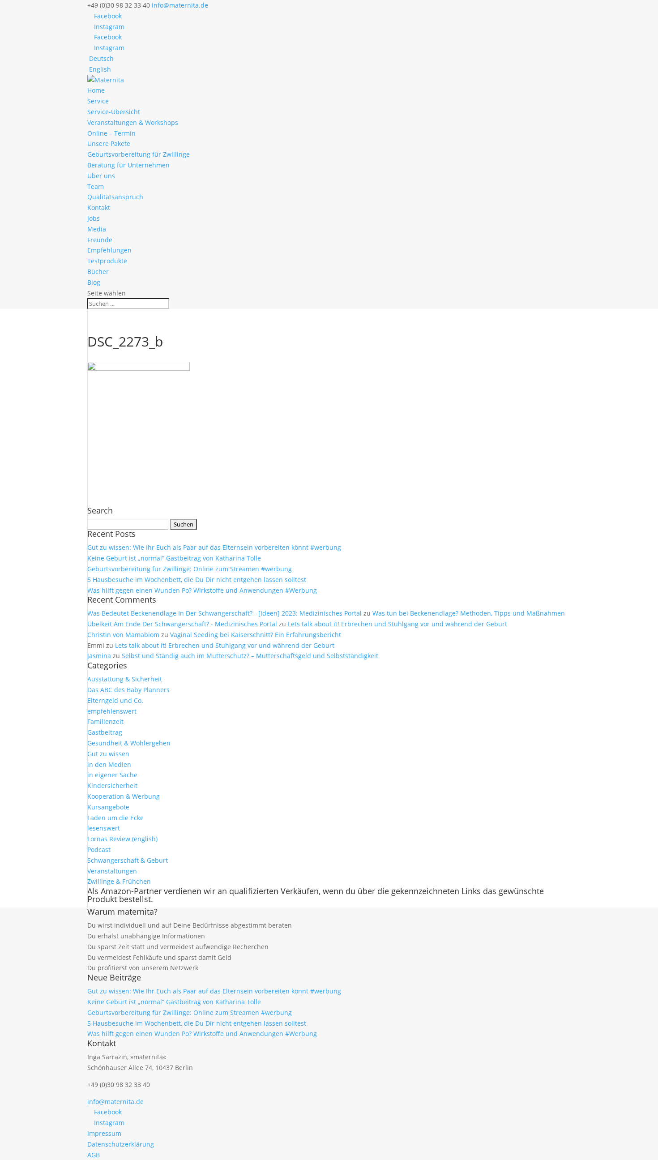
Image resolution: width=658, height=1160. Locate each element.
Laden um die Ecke (115, 817)
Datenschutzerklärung (120, 1144)
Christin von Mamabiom (123, 634)
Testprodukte (107, 261)
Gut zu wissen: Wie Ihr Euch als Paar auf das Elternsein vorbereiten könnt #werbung (214, 547)
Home (96, 90)
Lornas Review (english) (122, 839)
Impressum (104, 1133)
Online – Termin (111, 133)
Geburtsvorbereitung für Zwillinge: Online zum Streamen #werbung (189, 569)
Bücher (98, 271)
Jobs (93, 218)
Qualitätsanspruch (115, 197)
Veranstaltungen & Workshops (132, 122)
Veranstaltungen (112, 871)
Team (95, 186)
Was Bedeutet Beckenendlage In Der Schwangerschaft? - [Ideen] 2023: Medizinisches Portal (224, 613)
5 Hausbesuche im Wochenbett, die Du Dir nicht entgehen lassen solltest (196, 579)
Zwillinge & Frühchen (119, 881)
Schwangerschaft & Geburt (127, 860)
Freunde (99, 239)
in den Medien (109, 764)
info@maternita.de (115, 1101)
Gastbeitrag (104, 732)
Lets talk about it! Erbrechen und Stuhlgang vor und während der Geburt (397, 624)
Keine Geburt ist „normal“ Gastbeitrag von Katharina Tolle (174, 558)
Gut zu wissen (108, 753)
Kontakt (98, 207)
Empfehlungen (109, 250)
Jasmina (99, 655)
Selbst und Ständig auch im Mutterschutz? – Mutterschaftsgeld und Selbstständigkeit (250, 655)
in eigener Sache (112, 774)
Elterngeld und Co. (115, 700)
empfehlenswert (112, 711)
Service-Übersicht (113, 111)
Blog (93, 282)
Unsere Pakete (108, 143)
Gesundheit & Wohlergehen (129, 743)
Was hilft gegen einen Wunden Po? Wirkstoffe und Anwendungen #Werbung (202, 590)
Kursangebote (108, 807)
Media (96, 229)
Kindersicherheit (112, 785)
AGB (93, 1155)
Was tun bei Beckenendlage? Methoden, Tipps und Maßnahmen (468, 613)
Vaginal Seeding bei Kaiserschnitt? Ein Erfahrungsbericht (255, 634)
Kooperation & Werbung (123, 796)
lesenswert (103, 828)
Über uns (101, 175)
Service (98, 101)
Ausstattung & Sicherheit (124, 679)
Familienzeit (105, 721)
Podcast (99, 849)
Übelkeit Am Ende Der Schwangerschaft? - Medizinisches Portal (182, 624)
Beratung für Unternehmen (128, 165)
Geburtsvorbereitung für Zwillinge (138, 154)
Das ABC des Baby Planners (128, 689)
